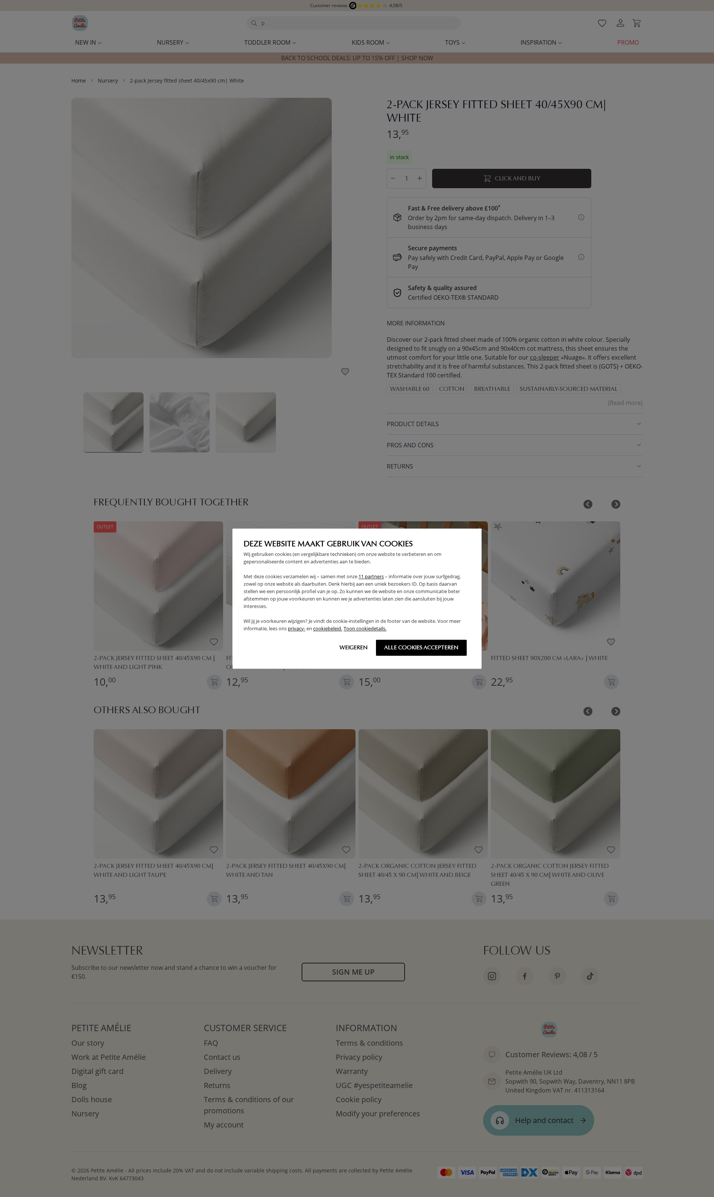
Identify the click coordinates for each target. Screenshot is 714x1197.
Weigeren (354, 647)
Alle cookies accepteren (421, 647)
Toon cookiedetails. (365, 628)
